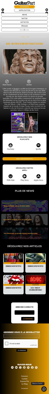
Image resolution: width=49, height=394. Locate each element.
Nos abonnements (24, 159)
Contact (24, 379)
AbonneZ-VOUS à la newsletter (24, 307)
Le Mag (25, 384)
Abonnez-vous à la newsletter (22, 332)
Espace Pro (24, 381)
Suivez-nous (24, 364)
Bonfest (16, 89)
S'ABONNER (24, 7)
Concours (24, 376)
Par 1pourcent (24, 388)
